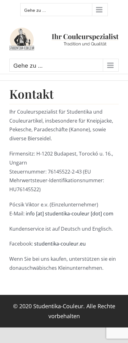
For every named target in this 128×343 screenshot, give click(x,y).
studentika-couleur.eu (60, 243)
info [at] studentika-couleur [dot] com (69, 213)
